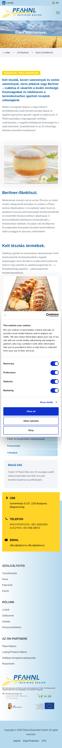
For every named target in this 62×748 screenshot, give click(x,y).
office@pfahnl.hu (18, 545)
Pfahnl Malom (9, 646)
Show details (46, 402)
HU (56, 3)
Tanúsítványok (9, 573)
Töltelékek (12, 453)
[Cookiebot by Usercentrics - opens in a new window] (46, 315)
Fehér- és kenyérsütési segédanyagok (26, 439)
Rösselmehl (8, 663)
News (5, 579)
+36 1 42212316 (39, 524)
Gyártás (6, 621)
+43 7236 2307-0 (31, 528)
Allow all (31, 411)
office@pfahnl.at (36, 545)
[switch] (54, 372)
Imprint (16, 741)
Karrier (5, 591)
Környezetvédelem (11, 627)
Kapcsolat (7, 585)
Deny (31, 430)
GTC (44, 741)
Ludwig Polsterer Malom (14, 652)
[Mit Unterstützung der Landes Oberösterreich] (15, 706)
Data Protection (31, 741)
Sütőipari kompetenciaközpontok (19, 658)
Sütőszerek (8, 615)
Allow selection (31, 421)
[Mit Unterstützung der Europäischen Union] (44, 706)
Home (7, 53)
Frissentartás (13, 446)
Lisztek (5, 609)
